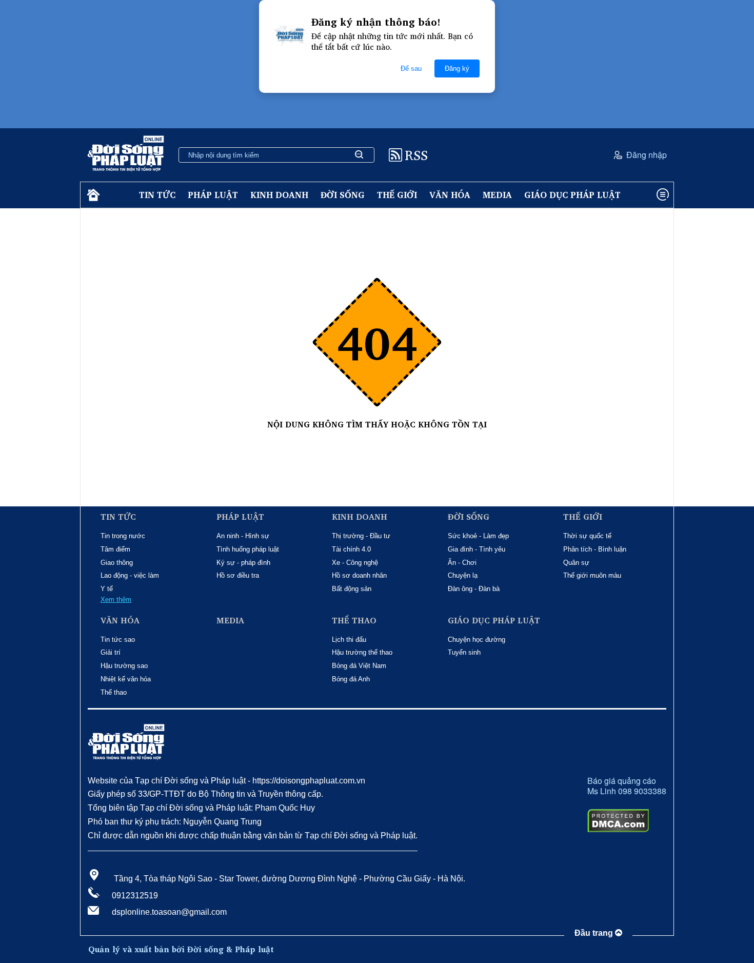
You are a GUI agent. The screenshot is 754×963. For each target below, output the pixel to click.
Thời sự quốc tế (587, 536)
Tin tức (157, 195)
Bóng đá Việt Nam (359, 666)
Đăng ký (457, 68)
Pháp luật (213, 195)
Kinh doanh (279, 195)
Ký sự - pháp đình (243, 562)
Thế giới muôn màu (592, 575)
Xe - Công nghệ (355, 562)
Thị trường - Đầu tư (361, 536)
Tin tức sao (118, 639)
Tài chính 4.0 (351, 549)
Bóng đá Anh (351, 679)
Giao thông (117, 562)
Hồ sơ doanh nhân (359, 575)
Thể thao (114, 692)
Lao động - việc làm (130, 575)
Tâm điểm (115, 549)
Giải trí (111, 652)
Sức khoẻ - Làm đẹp (478, 536)
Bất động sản (351, 589)
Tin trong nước (123, 536)
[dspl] (92, 195)
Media (497, 195)
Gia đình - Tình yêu (476, 549)
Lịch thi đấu (349, 639)
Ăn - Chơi (462, 562)
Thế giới (397, 195)
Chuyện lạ (463, 575)
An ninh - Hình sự (242, 536)
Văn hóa (449, 195)
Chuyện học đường (476, 639)
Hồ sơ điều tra (237, 575)
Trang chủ (377, 435)
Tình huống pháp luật (247, 549)
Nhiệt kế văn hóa (126, 679)
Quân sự (576, 562)
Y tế (107, 589)
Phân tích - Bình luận (594, 549)
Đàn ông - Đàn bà (474, 589)
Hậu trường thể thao (362, 652)
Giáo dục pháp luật (572, 195)
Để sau (411, 68)
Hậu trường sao (124, 666)
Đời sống (343, 195)
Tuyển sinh (464, 652)
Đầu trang (594, 933)
